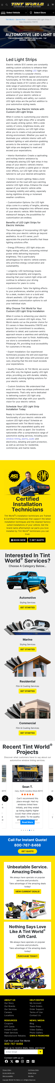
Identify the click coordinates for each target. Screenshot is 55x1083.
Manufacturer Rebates (15, 1035)
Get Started (27, 607)
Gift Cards (9, 1026)
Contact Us (35, 1015)
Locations (9, 1015)
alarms (25, 438)
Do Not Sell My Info (8, 1073)
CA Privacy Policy (33, 1070)
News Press (35, 1026)
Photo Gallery (36, 1032)
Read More (27, 822)
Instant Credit (11, 1029)
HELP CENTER (37, 1000)
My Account (35, 1003)
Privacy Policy (7, 1070)
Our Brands (9, 1006)
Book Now (20, 540)
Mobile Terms (32, 1073)
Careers (8, 1012)
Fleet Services (11, 1032)
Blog (32, 1023)
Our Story (9, 1003)
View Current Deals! (27, 891)
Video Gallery (36, 1029)
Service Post (20, 19)
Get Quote (38, 540)
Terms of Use (36, 1012)
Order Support (37, 1009)
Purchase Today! (27, 956)
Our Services (10, 1009)
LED (35, 70)
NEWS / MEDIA (37, 1020)
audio (32, 438)
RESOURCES (10, 1020)
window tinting (13, 438)
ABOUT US (9, 1000)
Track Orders (36, 1006)
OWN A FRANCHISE (39, 1035)
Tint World (10, 19)
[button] (2, 5)
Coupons (8, 1023)
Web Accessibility (8, 1076)
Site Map (31, 1076)
